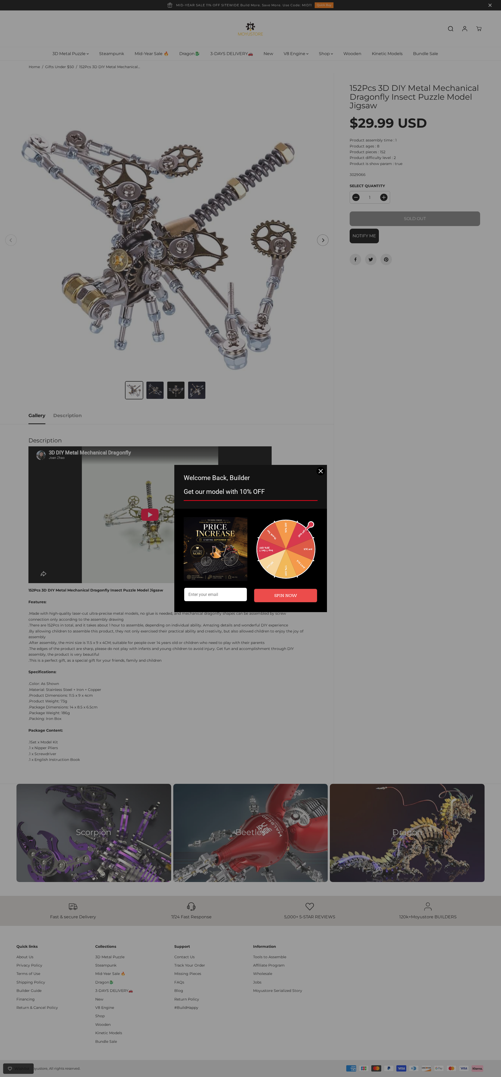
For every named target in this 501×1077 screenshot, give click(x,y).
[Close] (320, 471)
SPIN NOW (285, 595)
